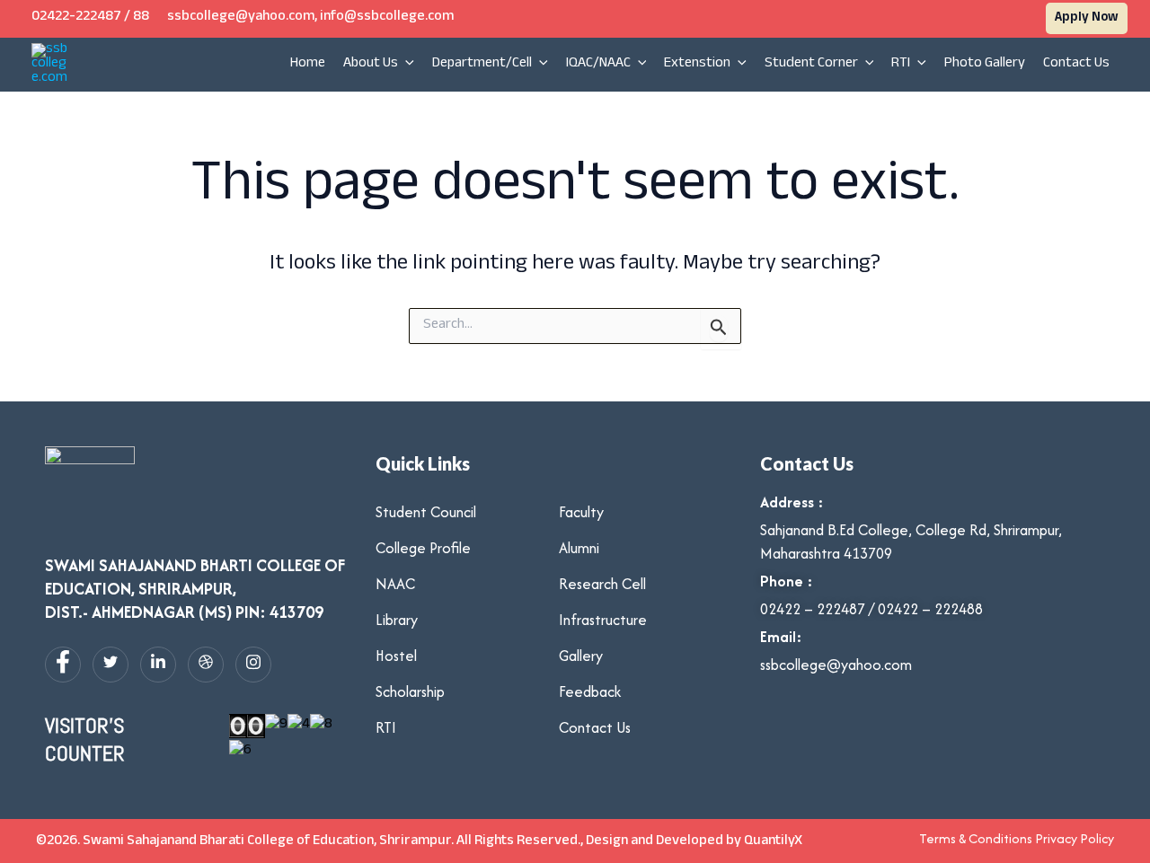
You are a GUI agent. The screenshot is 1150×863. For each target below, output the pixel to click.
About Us (370, 64)
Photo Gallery (984, 64)
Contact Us (1076, 64)
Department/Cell (482, 64)
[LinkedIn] (158, 664)
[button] (1087, 18)
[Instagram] (253, 664)
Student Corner (811, 64)
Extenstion (697, 64)
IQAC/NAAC (598, 64)
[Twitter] (110, 664)
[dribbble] (206, 664)
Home (307, 64)
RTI (900, 64)
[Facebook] (63, 664)
